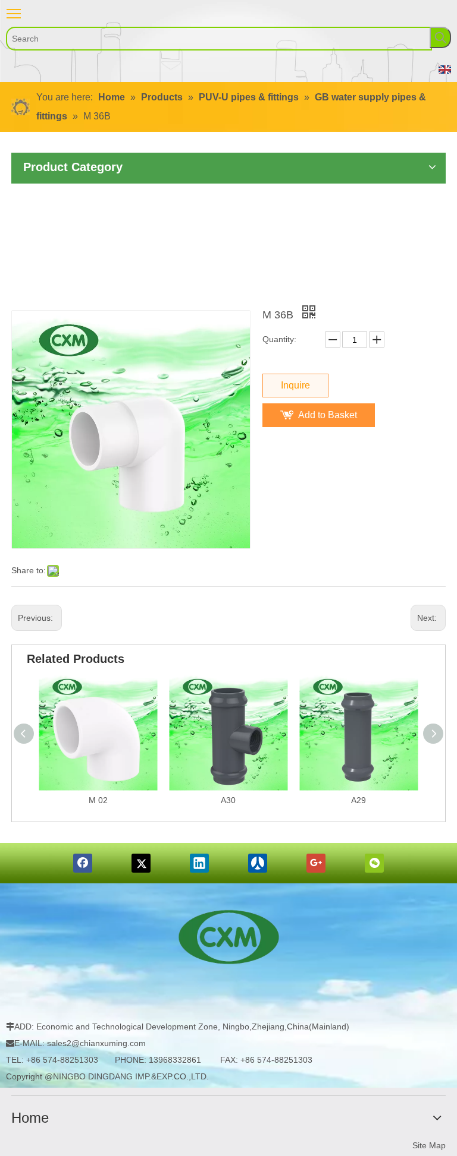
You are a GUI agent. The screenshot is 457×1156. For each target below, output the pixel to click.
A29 (358, 800)
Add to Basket (327, 415)
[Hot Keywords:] (440, 37)
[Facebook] (82, 863)
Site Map (429, 1145)
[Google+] (315, 863)
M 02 (98, 800)
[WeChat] (374, 863)
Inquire (295, 385)
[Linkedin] (199, 863)
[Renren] (257, 863)
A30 (228, 800)
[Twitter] (141, 863)
